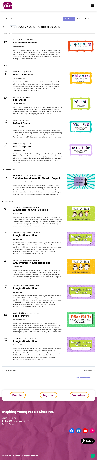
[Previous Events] (3, 27)
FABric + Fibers (21, 123)
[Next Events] (7, 27)
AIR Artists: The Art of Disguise (30, 209)
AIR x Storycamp (22, 146)
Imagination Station (25, 235)
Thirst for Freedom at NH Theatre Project (36, 178)
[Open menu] (92, 5)
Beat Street (19, 99)
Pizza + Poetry (21, 315)
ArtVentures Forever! (25, 42)
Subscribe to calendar (83, 377)
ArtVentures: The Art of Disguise (31, 262)
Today (13, 27)
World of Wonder (23, 74)
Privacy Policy (8, 424)
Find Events (69, 19)
